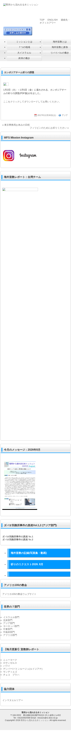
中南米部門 (9, 632)
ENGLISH (53, 19)
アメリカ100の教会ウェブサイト (19, 594)
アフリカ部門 (10, 635)
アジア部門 (9, 623)
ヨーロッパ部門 (11, 626)
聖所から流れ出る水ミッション (35, 720)
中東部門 (7, 629)
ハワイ (6, 665)
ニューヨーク (10, 660)
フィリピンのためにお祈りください (48, 127)
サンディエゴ (10, 671)
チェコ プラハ (11, 674)
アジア (65, 115)
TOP (42, 19)
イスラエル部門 (11, 617)
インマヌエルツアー (12, 700)
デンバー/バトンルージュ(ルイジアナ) (22, 668)
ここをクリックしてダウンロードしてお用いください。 (32, 101)
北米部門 (7, 620)
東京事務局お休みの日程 (17, 125)
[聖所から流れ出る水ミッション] (20, 4)
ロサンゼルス (10, 663)
